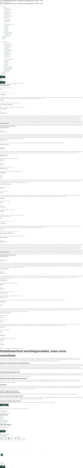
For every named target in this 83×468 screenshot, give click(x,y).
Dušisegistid (6, 30)
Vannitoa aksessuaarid (8, 16)
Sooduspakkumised (6, 36)
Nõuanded (4, 37)
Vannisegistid (6, 25)
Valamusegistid (7, 20)
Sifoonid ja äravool (7, 21)
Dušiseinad (6, 26)
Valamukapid (6, 10)
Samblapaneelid (7, 35)
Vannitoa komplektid (8, 9)
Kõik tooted (4, 6)
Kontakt (3, 39)
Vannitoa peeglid (7, 14)
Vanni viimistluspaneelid (8, 24)
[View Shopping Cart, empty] (1, 75)
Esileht (1, 83)
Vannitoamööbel (6, 8)
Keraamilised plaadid (8, 33)
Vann (5, 22)
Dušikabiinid (6, 28)
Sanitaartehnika (6, 17)
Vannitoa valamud (7, 18)
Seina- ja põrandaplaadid (7, 32)
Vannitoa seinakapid (8, 12)
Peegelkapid (6, 13)
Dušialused (6, 29)
